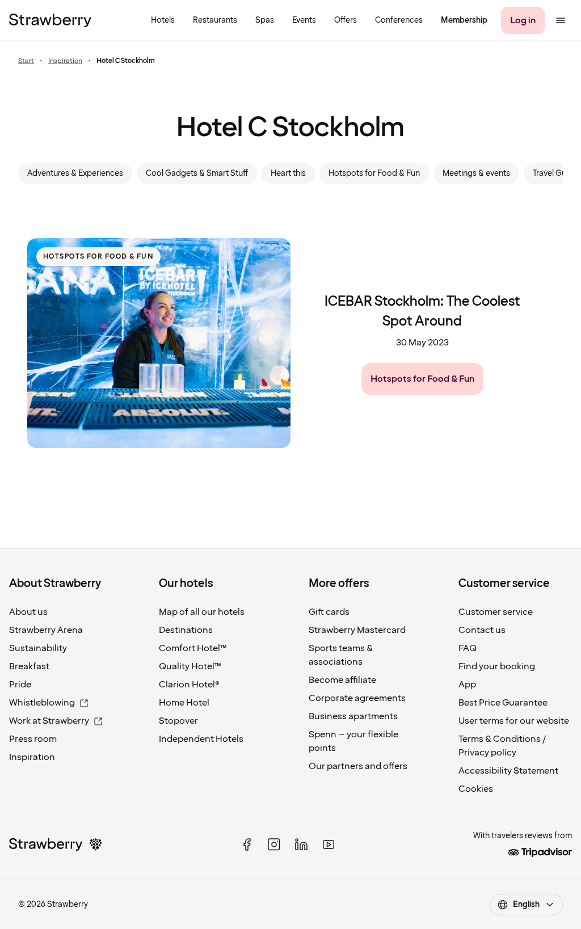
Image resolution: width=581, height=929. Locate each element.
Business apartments (353, 716)
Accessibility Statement (508, 771)
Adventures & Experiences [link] (75, 173)
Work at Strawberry (49, 721)
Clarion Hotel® (189, 684)
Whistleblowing (42, 702)
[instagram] (274, 844)
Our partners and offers (358, 766)
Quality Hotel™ (190, 666)
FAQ (467, 648)
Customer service (495, 612)
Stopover (178, 721)
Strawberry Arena (46, 630)
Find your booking (496, 666)
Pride (20, 684)
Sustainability (38, 648)
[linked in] (301, 844)
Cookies (475, 789)
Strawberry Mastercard (357, 630)
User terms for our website (513, 721)
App (467, 684)
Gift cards (329, 612)
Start (26, 61)
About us (28, 612)
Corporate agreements (357, 698)
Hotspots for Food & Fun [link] (374, 173)
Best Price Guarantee (503, 702)
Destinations (186, 630)
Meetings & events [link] (476, 173)
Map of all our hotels (202, 612)
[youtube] (328, 844)
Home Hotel (184, 702)
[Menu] (560, 20)
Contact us (482, 630)
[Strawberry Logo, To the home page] (50, 20)
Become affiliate (342, 680)
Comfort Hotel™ (193, 648)
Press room (33, 739)
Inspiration (65, 61)
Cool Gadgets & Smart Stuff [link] (197, 173)
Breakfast (29, 666)
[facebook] (247, 844)
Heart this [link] (288, 173)
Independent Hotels (201, 739)
